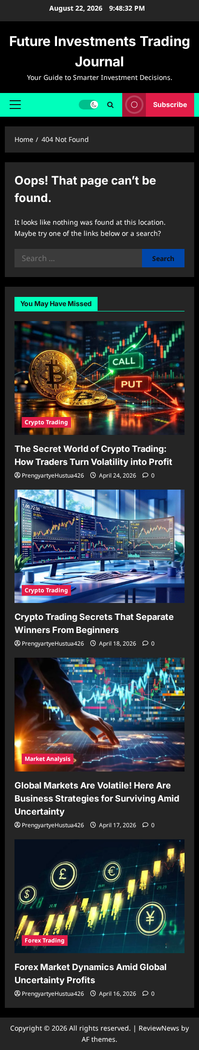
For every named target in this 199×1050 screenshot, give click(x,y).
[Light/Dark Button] (88, 104)
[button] (15, 104)
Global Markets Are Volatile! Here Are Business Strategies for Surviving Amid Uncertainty (96, 798)
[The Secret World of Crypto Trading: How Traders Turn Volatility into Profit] (99, 378)
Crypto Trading (46, 422)
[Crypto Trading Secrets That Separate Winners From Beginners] (99, 546)
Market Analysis (48, 759)
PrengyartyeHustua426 (53, 475)
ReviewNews (159, 1028)
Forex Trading (45, 940)
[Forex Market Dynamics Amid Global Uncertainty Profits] (99, 896)
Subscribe (170, 104)
